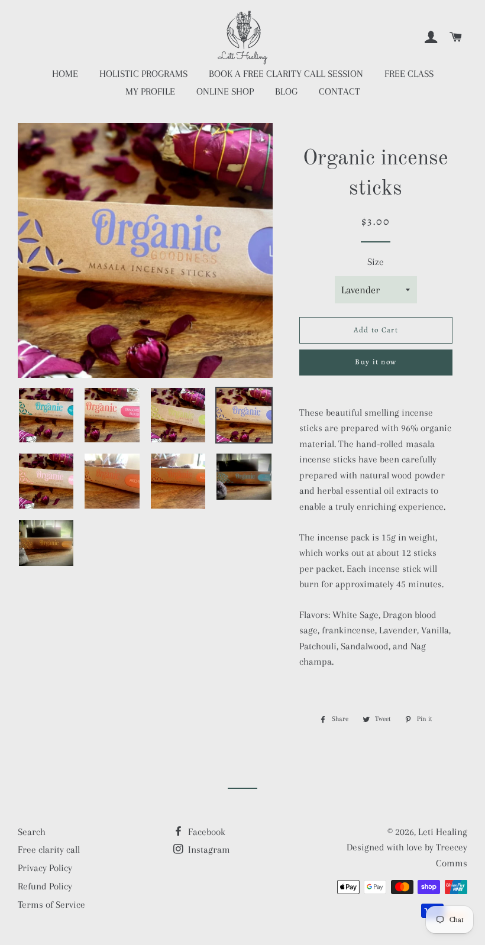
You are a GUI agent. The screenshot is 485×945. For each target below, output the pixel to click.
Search (32, 831)
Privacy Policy (45, 867)
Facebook (205, 831)
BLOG (286, 91)
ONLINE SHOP (225, 91)
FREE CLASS (409, 73)
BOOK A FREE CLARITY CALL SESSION (286, 73)
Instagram (208, 849)
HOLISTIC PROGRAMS (143, 73)
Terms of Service (51, 904)
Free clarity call (49, 849)
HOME (65, 73)
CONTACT (339, 91)
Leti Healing (442, 831)
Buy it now (375, 362)
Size (375, 261)
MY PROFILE (150, 91)
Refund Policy (45, 886)
